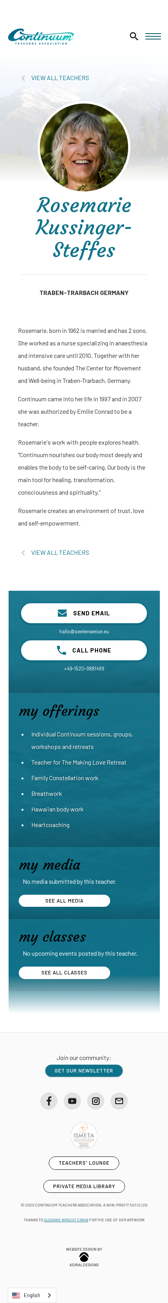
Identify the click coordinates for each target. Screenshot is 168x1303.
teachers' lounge (84, 1163)
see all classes (64, 972)
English (32, 1295)
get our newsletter (84, 1070)
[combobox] (32, 1295)
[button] (153, 36)
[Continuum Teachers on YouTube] (72, 1101)
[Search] (134, 36)
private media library (84, 1186)
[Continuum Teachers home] (41, 36)
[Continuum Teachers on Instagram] (95, 1101)
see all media (64, 900)
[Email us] (119, 1101)
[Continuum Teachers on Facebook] (48, 1101)
